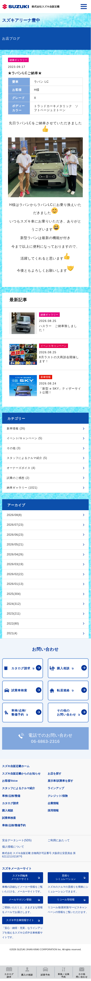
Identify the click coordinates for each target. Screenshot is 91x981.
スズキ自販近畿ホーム (16, 766)
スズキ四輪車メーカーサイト (20, 877)
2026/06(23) (15, 534)
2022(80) (13, 623)
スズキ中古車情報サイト (20, 920)
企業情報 (53, 803)
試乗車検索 (9, 817)
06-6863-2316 (45, 741)
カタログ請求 (10, 803)
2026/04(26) (15, 554)
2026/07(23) (15, 524)
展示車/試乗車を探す (60, 780)
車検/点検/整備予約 (14, 825)
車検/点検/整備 (11, 795)
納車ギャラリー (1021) (22, 487)
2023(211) (13, 613)
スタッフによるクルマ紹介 (18, 788)
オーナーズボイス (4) (21, 468)
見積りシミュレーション (66, 877)
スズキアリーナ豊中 (21, 20)
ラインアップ (56, 788)
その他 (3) (13, 448)
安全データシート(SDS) (16, 840)
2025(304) (14, 593)
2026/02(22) (15, 574)
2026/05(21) (15, 544)
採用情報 (53, 810)
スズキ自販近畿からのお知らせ (21, 773)
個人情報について (13, 846)
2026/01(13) (15, 584)
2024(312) (14, 603)
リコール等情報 (66, 899)
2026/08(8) (14, 515)
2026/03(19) (15, 564)
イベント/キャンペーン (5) (24, 438)
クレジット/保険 (58, 795)
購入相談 (7, 810)
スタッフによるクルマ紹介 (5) (27, 458)
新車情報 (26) (16, 428)
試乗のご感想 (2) (18, 477)
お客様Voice (10, 780)
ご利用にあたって (59, 840)
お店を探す (54, 773)
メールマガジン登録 (20, 899)
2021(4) (12, 633)
